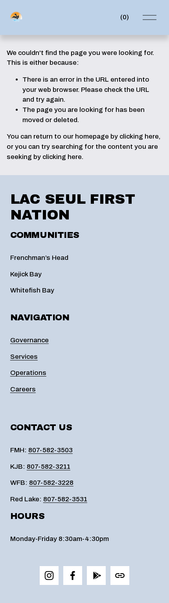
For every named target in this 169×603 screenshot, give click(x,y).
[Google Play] (96, 575)
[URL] (119, 575)
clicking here (139, 136)
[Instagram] (49, 575)
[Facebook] (72, 575)
